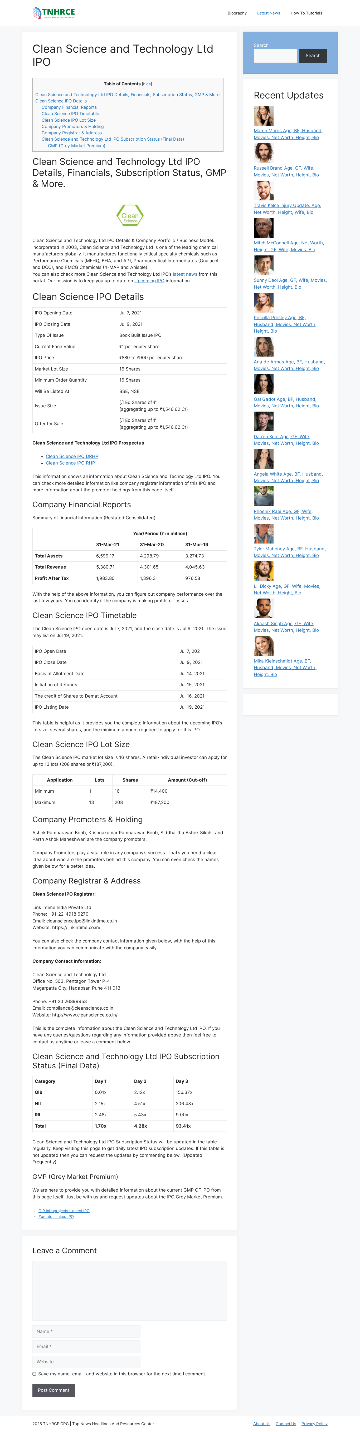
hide (147, 84)
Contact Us (286, 1423)
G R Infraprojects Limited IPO (64, 1210)
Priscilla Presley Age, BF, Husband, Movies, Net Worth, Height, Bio (285, 324)
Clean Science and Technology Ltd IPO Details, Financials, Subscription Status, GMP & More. (128, 94)
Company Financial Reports (69, 107)
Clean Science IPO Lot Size (69, 120)
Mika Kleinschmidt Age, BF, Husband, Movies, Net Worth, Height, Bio (285, 667)
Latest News (268, 13)
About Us (261, 1423)
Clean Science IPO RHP (70, 463)
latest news (185, 274)
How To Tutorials (306, 13)
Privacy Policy (314, 1423)
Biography (237, 13)
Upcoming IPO (149, 280)
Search (261, 45)
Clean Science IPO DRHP (72, 456)
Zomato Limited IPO (56, 1216)
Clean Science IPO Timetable (70, 113)
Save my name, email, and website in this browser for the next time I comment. (122, 1373)
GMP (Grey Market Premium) (76, 145)
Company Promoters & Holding (73, 126)
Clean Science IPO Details (61, 100)
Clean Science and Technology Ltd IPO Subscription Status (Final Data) (113, 139)
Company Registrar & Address (72, 132)
